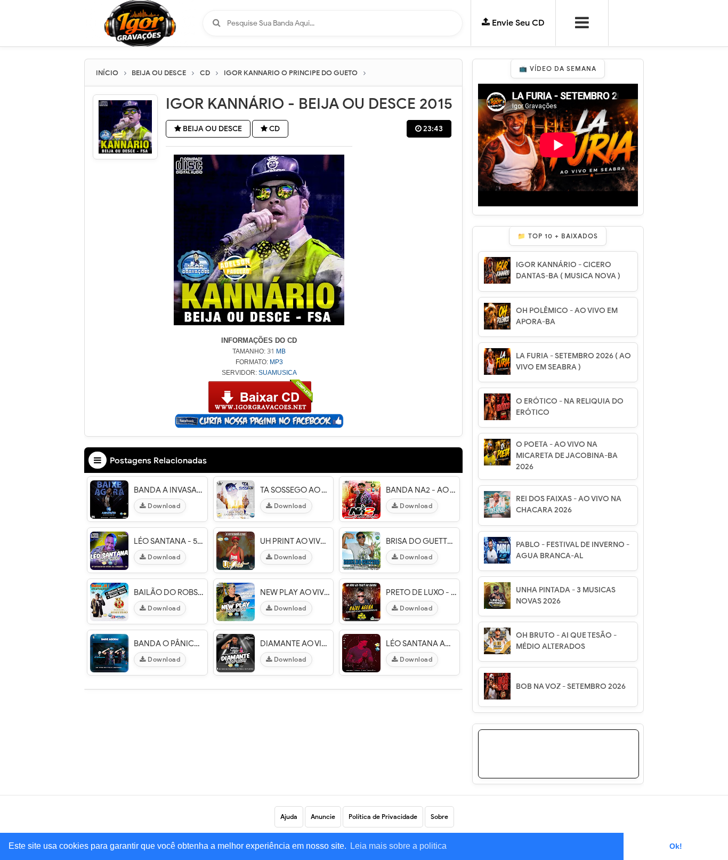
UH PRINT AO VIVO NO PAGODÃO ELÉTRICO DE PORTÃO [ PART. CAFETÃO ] (295, 541)
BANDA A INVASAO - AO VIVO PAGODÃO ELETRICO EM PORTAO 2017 (169, 490)
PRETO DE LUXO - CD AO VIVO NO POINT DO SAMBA (421, 592)
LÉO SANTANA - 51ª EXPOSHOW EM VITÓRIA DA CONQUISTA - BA (169, 541)
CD (274, 128)
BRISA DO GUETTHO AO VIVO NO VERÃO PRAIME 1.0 (421, 541)
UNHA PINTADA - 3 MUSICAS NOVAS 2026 (566, 595)
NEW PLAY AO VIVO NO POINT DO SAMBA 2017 (295, 592)
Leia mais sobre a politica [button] (398, 845)
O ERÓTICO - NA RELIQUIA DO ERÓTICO (570, 407)
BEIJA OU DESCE (211, 128)
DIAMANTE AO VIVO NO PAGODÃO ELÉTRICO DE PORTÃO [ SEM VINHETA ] (295, 643)
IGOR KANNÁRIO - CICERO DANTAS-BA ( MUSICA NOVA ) (568, 270)
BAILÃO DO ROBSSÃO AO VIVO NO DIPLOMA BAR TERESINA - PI (169, 592)
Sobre (439, 817)
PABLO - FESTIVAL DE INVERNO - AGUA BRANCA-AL (572, 550)
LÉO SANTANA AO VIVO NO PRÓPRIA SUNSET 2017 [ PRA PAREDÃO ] (421, 643)
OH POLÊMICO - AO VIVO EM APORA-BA (567, 316)
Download (163, 506)
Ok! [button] (675, 846)
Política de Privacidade (383, 817)
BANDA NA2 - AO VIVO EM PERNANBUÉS (421, 490)
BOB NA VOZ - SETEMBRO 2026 (571, 686)
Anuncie (323, 817)
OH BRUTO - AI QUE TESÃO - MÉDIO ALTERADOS (566, 641)
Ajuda (288, 817)
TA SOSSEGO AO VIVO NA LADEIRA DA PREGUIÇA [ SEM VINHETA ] (295, 490)
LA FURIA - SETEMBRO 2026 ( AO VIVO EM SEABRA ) (573, 361)
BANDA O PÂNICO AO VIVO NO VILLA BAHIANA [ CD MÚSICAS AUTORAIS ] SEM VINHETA (169, 643)
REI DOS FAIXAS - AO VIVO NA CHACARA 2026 (568, 504)
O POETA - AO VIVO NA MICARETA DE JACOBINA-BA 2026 (567, 455)
